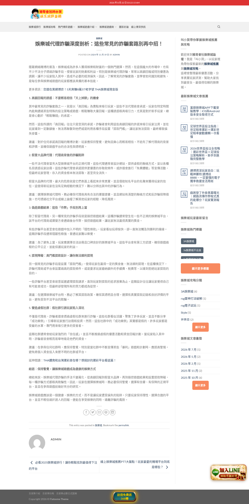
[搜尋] (218, 26)
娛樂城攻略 (49, 26)
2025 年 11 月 (189, 370)
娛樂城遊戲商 (107, 26)
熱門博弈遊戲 (65, 26)
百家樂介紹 (34, 493)
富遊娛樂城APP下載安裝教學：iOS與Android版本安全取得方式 (205, 111)
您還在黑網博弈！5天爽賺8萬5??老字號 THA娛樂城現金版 (80, 89)
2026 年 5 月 (189, 356)
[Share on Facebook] (86, 412)
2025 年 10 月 (189, 377)
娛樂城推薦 (211, 63)
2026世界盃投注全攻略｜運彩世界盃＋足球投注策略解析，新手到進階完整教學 (205, 154)
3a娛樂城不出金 (192, 250)
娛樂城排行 (35, 26)
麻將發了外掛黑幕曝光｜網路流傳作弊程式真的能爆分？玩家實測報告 (204, 198)
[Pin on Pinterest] (106, 412)
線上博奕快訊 (138, 26)
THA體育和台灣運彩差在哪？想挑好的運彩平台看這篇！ (79, 360)
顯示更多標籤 (200, 268)
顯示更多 (200, 327)
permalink (123, 425)
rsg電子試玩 (188, 305)
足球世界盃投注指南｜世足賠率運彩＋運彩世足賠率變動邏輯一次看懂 (204, 131)
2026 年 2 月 (189, 363)
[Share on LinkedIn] (113, 412)
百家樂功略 (48, 493)
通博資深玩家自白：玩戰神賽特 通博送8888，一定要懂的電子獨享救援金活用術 (205, 176)
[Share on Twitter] (93, 412)
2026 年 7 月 (189, 349)
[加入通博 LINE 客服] (228, 473)
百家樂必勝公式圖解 (66, 493)
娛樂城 (99, 38)
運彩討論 (124, 26)
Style (184, 312)
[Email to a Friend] (99, 412)
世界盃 (185, 319)
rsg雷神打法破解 (191, 298)
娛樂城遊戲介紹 (86, 26)
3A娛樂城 (188, 241)
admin (116, 54)
